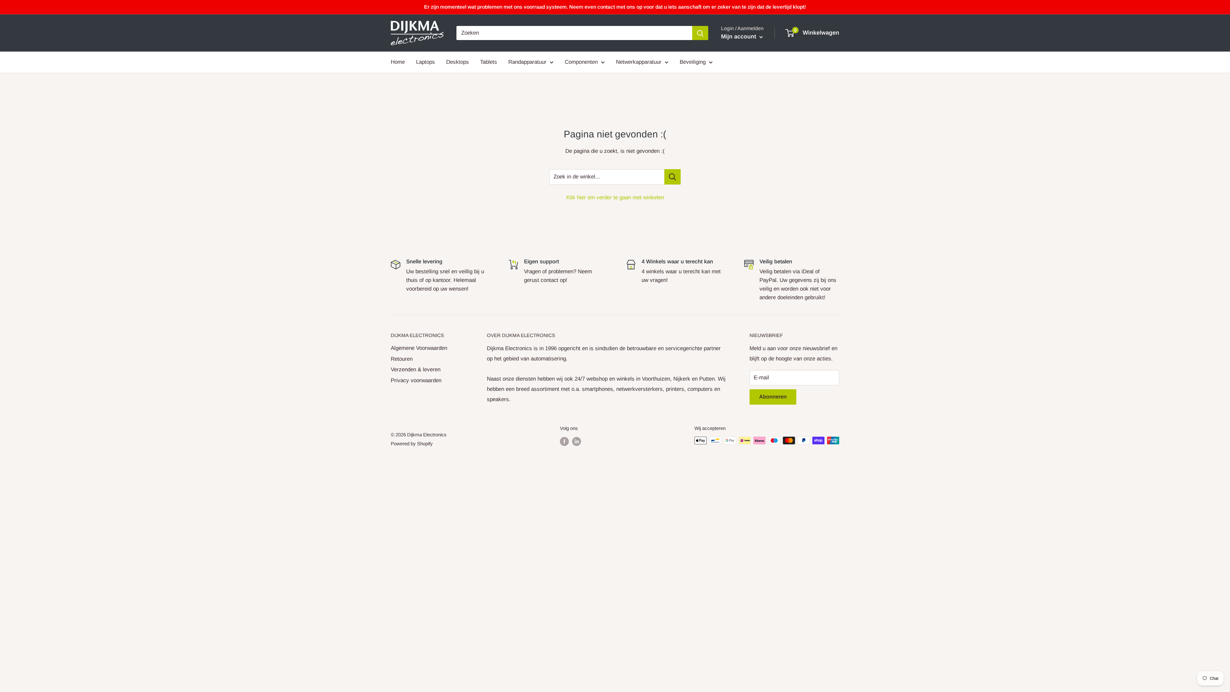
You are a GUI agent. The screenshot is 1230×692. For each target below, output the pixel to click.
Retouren (402, 359)
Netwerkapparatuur (638, 62)
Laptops (425, 62)
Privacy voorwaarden (416, 380)
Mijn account (739, 36)
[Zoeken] (700, 33)
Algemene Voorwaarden (419, 348)
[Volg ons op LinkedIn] (576, 441)
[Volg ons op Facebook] (564, 441)
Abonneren (773, 397)
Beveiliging (693, 62)
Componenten (581, 62)
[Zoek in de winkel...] (672, 177)
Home (398, 62)
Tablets (488, 62)
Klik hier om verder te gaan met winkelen (615, 197)
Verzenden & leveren (415, 370)
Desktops (457, 62)
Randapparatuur (527, 62)
